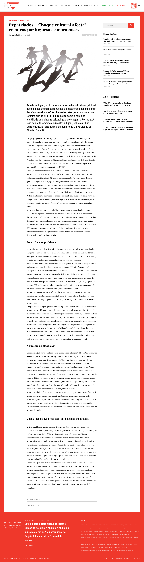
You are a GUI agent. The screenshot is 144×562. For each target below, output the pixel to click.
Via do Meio (121, 5)
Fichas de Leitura (115, 537)
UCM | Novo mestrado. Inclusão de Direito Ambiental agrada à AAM (117, 104)
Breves (137, 524)
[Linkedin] (89, 35)
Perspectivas (85, 547)
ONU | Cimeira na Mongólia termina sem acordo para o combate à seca (117, 51)
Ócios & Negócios (127, 550)
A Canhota (84, 524)
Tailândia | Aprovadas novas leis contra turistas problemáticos (116, 61)
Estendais (109, 534)
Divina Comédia (98, 531)
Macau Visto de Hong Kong (115, 544)
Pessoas (93, 547)
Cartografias (85, 528)
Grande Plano (56, 5)
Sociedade (43, 5)
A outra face (114, 524)
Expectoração (124, 534)
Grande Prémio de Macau (99, 541)
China (68, 5)
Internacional (100, 544)
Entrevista (100, 534)
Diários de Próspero (111, 531)
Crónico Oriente (116, 528)
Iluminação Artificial (88, 544)
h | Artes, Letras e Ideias (119, 541)
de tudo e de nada (86, 531)
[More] (95, 35)
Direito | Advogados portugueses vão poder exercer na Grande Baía (117, 40)
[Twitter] (86, 35)
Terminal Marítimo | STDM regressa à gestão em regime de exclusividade (118, 128)
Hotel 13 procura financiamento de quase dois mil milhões (117, 112)
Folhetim (126, 537)
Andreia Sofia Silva (15, 35)
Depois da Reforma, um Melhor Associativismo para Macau (116, 72)
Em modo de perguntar (88, 534)
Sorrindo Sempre (86, 550)
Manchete (13, 21)
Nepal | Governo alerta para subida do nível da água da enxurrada (117, 83)
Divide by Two (44, 558)
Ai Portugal (93, 524)
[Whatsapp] (92, 35)
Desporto (77, 5)
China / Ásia (105, 528)
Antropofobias (103, 524)
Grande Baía (108, 5)
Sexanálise (117, 547)
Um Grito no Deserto (100, 550)
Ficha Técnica (116, 558)
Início (106, 558)
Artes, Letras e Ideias (126, 524)
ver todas (29, 545)
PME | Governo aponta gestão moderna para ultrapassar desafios (118, 120)
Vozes (97, 5)
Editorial (136, 531)
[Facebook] (83, 35)
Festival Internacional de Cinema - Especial (95, 537)
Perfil (135, 544)
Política (32, 5)
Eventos (88, 5)
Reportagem (108, 547)
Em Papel (136, 558)
